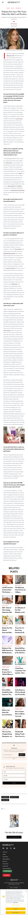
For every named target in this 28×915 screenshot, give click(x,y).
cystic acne (19, 118)
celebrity (5, 797)
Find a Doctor (5, 856)
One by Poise (7, 330)
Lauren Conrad (10, 268)
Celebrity (18, 8)
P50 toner (9, 163)
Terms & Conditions (7, 868)
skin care (5, 800)
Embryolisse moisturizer (18, 190)
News (3, 687)
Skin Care (5, 585)
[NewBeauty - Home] (14, 2)
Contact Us (5, 852)
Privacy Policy (5, 863)
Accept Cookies (16, 912)
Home (8, 8)
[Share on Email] (4, 808)
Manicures (14, 284)
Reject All (15, 908)
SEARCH (14, 783)
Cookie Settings (7, 871)
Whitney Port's (11, 55)
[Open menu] (2, 2)
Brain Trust (5, 861)
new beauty (14, 797)
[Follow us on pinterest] (7, 848)
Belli (20, 173)
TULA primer (17, 249)
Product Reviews (7, 646)
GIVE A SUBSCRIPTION (14, 837)
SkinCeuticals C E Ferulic (14, 186)
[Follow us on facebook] (3, 848)
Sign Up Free (14, 887)
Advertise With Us (6, 859)
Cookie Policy (5, 866)
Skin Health (18, 585)
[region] (14, 902)
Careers (4, 854)
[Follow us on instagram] (10, 848)
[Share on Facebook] (2, 808)
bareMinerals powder (9, 253)
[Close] (25, 891)
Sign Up (21, 754)
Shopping (5, 625)
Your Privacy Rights (15, 905)
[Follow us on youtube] (14, 848)
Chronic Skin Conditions (6, 667)
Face (12, 8)
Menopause (5, 729)
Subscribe (6, 875)
